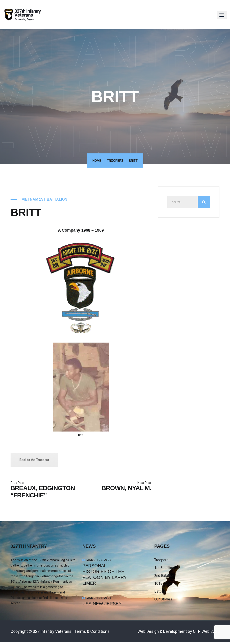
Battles (160, 591)
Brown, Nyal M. (126, 488)
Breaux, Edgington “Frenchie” (43, 492)
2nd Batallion (164, 575)
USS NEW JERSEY (102, 603)
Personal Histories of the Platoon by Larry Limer (104, 574)
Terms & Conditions (92, 631)
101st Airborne (166, 583)
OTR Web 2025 (206, 631)
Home (97, 160)
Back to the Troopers (34, 460)
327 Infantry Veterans (52, 631)
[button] (222, 15)
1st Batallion (164, 568)
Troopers (115, 160)
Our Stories (163, 599)
